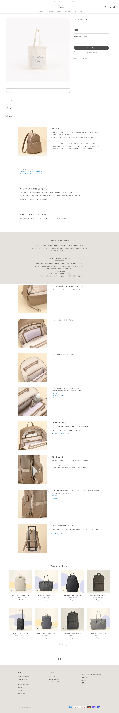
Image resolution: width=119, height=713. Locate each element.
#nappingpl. (54, 498)
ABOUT (59, 11)
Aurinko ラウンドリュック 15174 (72, 595)
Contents (20, 682)
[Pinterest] (86, 58)
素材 (9, 92)
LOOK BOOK (50, 11)
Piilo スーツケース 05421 (20, 633)
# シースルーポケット (57, 395)
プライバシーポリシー (55, 682)
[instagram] (59, 658)
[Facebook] (80, 58)
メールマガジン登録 (23, 685)
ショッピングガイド (54, 676)
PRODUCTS (40, 11)
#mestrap (54, 393)
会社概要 (83, 680)
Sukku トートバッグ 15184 (46, 595)
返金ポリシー (21, 693)
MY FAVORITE (78, 11)
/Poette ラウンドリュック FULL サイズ (31, 174)
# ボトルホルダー (56, 398)
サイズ (10, 100)
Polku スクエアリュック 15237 (20, 595)
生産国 (10, 116)
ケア (9, 108)
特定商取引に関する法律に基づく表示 (91, 674)
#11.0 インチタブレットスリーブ (60, 433)
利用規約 (20, 690)
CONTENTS (68, 11)
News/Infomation (23, 679)
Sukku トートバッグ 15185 (99, 633)
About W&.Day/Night (24, 676)
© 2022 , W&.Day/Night (25, 707)
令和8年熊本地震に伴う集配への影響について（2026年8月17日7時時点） (59, 2)
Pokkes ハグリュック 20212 (98, 595)
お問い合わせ (84, 677)
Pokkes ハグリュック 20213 (72, 633)
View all (61, 644)
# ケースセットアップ (57, 533)
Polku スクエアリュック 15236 (46, 633)
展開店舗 (20, 688)
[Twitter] (83, 58)
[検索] (110, 7)
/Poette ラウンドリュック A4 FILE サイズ (32, 171)
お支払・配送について (55, 679)
